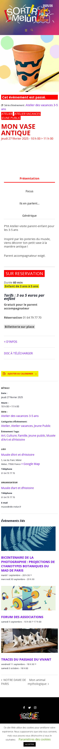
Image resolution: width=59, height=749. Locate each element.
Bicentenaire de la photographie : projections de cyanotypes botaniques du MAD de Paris (28, 563)
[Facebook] (24, 707)
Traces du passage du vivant (26, 659)
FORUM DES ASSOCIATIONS (22, 617)
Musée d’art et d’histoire (17, 488)
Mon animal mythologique (37, 682)
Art (3, 435)
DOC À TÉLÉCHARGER (18, 353)
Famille (22, 435)
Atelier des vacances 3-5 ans (20, 416)
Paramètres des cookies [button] (35, 739)
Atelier (6, 114)
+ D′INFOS (10, 342)
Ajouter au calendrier (20, 373)
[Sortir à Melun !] (29, 14)
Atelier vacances (27, 114)
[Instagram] (35, 707)
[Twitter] (29, 707)
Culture (12, 435)
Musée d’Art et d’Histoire (17, 455)
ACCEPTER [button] (29, 744)
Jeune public (36, 435)
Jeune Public (10, 118)
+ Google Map (30, 464)
